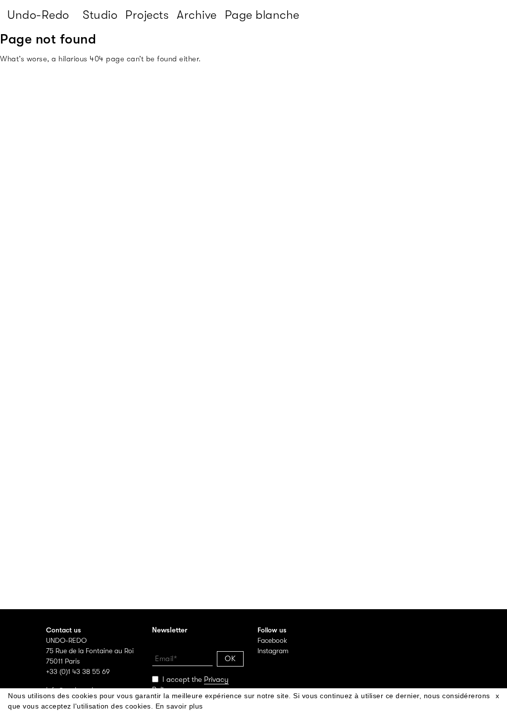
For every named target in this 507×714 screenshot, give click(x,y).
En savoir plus (179, 706)
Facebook (272, 640)
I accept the (190, 684)
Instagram (273, 651)
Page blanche (262, 15)
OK (230, 658)
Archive (197, 15)
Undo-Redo (38, 15)
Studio (100, 15)
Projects (147, 15)
